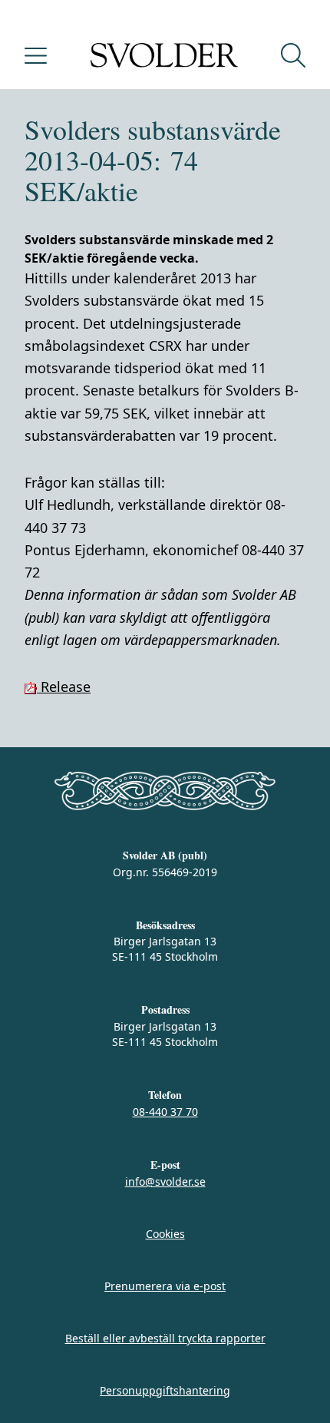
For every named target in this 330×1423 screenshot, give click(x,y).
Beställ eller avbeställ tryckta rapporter (165, 1338)
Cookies (165, 1233)
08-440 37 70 (165, 1111)
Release (64, 686)
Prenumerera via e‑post (165, 1286)
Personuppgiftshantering (165, 1390)
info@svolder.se (165, 1181)
